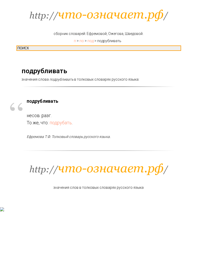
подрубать (61, 122)
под (90, 41)
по (82, 41)
